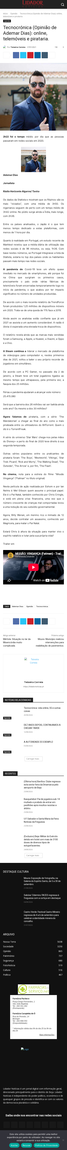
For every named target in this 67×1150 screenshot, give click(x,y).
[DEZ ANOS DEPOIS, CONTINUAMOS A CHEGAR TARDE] (12, 730)
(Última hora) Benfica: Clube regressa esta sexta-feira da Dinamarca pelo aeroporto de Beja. (42, 784)
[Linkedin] (37, 55)
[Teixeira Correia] (5, 47)
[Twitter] (23, 55)
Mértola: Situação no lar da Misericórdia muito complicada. (17, 642)
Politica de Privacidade (46, 1145)
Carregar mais (32, 758)
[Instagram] (14, 1125)
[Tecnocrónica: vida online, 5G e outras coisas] (12, 713)
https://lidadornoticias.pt (33, 686)
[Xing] (60, 1125)
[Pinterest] (30, 55)
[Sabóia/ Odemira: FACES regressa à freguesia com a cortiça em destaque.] (12, 900)
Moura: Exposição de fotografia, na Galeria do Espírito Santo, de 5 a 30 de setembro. (42, 881)
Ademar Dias (17, 606)
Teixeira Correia (18, 47)
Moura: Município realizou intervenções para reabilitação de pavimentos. (50, 642)
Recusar (27, 1145)
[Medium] (30, 1125)
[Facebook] (16, 55)
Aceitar (14, 1145)
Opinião (13, 13)
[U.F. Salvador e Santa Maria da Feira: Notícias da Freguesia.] (12, 823)
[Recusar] (63, 1140)
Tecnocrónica (42, 606)
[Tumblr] (45, 55)
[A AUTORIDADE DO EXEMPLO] (12, 746)
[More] (52, 55)
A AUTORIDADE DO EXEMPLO (38, 742)
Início (5, 13)
